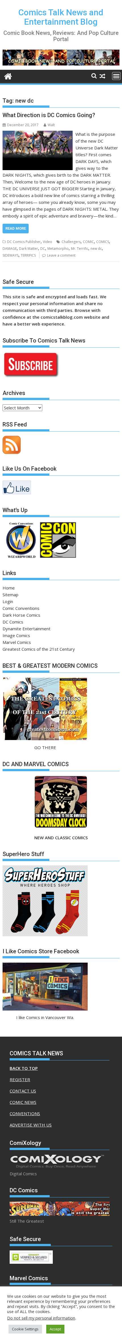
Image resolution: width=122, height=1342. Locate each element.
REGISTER (20, 1079)
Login (8, 601)
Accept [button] (55, 1329)
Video (47, 241)
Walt (51, 124)
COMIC (88, 241)
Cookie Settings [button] (25, 1329)
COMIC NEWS (23, 1102)
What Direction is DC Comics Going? (49, 115)
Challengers (71, 241)
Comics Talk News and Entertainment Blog (60, 17)
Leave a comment (61, 255)
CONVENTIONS (25, 1113)
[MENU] (116, 76)
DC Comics (13, 622)
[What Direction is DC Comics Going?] (38, 134)
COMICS (102, 241)
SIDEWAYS (10, 255)
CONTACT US (23, 1091)
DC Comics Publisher (24, 241)
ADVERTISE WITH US (31, 1125)
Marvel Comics (17, 642)
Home (9, 588)
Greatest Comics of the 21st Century (39, 649)
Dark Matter (28, 248)
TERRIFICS (28, 255)
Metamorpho (58, 248)
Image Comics (16, 635)
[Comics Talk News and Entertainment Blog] (8, 75)
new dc (96, 248)
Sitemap (10, 594)
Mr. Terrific (79, 248)
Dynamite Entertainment (27, 628)
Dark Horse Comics (21, 615)
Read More (15, 228)
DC (42, 248)
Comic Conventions (21, 608)
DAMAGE (10, 248)
